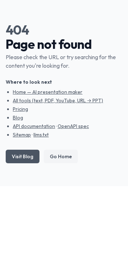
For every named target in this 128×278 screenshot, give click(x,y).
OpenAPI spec (73, 126)
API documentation (34, 126)
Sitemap (22, 135)
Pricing (20, 109)
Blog (18, 117)
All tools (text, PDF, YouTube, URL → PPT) (58, 100)
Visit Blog (22, 156)
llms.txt (41, 135)
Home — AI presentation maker (47, 92)
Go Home (61, 156)
